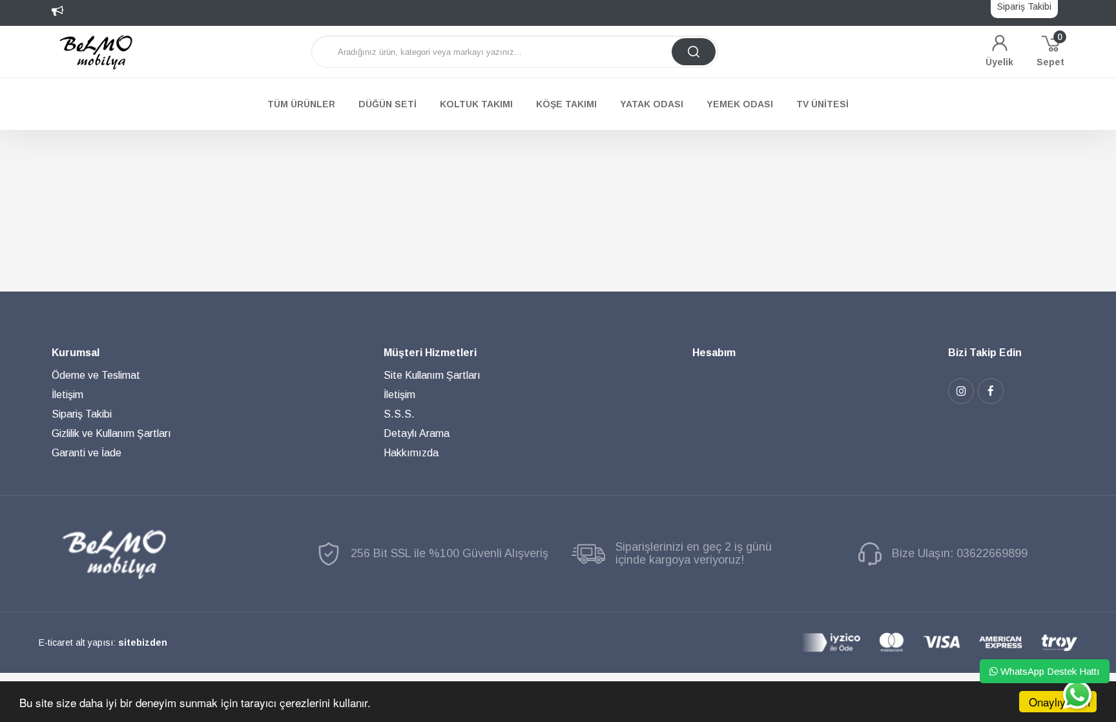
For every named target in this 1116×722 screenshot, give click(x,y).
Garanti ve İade (86, 452)
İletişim (67, 394)
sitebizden (142, 642)
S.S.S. (399, 414)
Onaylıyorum (1059, 702)
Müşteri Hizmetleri (430, 352)
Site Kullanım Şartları (432, 375)
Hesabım (714, 352)
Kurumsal (75, 352)
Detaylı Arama (417, 433)
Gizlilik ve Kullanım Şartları (111, 433)
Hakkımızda (411, 452)
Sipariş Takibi (82, 414)
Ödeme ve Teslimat (96, 375)
